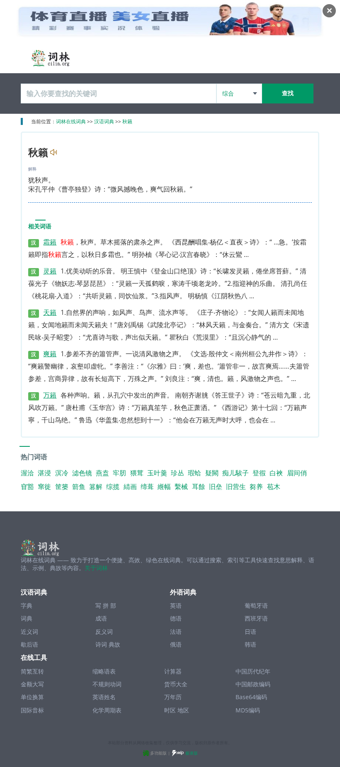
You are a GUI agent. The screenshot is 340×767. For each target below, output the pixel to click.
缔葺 (147, 486)
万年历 (173, 697)
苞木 (273, 486)
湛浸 (44, 472)
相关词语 (39, 226)
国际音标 (32, 710)
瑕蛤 (194, 472)
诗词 (101, 644)
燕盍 (102, 472)
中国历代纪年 (253, 671)
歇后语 (29, 644)
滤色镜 (82, 472)
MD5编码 (248, 710)
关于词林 (96, 568)
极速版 (191, 753)
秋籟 (127, 121)
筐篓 (61, 486)
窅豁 (27, 486)
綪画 (130, 486)
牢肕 (119, 472)
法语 (176, 631)
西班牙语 (256, 618)
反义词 (104, 631)
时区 (170, 710)
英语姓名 (104, 697)
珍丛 (177, 472)
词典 (26, 618)
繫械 (181, 486)
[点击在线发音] (52, 152)
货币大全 (175, 684)
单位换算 (32, 697)
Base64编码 (251, 697)
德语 (176, 618)
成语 (101, 618)
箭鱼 (78, 486)
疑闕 (212, 472)
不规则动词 (106, 684)
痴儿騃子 (235, 472)
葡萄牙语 (256, 605)
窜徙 (44, 486)
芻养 (256, 486)
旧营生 (236, 486)
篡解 (95, 486)
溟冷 (61, 472)
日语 (250, 631)
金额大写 (32, 684)
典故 (114, 644)
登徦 (259, 472)
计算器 (173, 671)
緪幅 (164, 486)
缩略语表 (104, 671)
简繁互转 (32, 671)
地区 (183, 710)
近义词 (29, 631)
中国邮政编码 (253, 684)
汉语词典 (104, 121)
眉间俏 (297, 472)
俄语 (176, 644)
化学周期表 (106, 710)
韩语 (250, 644)
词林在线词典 (71, 121)
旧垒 (215, 486)
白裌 (276, 472)
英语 (176, 605)
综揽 (112, 486)
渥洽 (27, 472)
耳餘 (198, 486)
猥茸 (136, 472)
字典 (26, 605)
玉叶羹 (157, 472)
